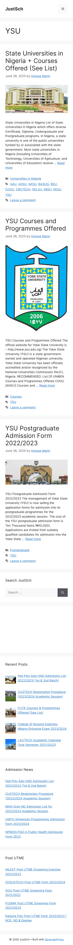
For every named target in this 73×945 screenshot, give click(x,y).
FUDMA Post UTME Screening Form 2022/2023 (30, 905)
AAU (13, 184)
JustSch (14, 8)
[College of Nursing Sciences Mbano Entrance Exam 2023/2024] (10, 728)
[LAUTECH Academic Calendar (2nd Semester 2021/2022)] (10, 744)
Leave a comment (23, 200)
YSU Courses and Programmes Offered (35, 224)
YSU (8, 195)
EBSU (48, 189)
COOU (9, 189)
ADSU (22, 184)
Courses (16, 396)
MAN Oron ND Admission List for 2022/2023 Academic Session (28, 809)
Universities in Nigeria (25, 178)
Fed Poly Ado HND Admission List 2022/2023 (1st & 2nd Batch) (42, 678)
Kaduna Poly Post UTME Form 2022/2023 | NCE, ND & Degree (36, 918)
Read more (47, 385)
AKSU (32, 184)
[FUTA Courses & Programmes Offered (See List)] (10, 712)
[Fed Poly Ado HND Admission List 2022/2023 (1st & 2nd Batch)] (10, 680)
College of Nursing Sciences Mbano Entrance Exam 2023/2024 (42, 726)
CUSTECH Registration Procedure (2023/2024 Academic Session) (42, 694)
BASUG (43, 184)
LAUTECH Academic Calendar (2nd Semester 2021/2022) (39, 742)
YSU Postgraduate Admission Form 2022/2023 (32, 435)
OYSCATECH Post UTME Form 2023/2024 (35, 882)
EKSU (57, 189)
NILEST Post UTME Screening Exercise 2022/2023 (32, 872)
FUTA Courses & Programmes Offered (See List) (39, 710)
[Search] (63, 592)
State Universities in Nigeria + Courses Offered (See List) (34, 61)
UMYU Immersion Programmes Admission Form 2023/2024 (35, 822)
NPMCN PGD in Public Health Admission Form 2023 (34, 834)
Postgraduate (19, 550)
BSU (54, 184)
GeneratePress (54, 939)
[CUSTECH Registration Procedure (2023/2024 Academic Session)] (10, 696)
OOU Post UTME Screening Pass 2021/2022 (28, 893)
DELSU (37, 189)
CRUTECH (23, 189)
